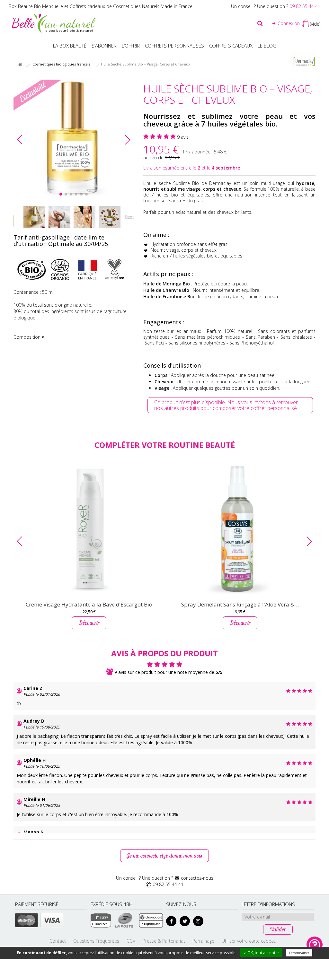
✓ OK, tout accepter (261, 952)
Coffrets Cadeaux (231, 45)
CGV (131, 941)
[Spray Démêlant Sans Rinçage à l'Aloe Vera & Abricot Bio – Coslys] (240, 528)
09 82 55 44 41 (304, 6)
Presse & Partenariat (164, 941)
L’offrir (131, 45)
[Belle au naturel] (53, 23)
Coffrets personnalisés (174, 45)
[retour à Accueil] (20, 64)
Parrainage (203, 941)
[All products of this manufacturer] (304, 61)
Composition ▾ (28, 337)
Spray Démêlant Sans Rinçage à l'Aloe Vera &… (240, 604)
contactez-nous (197, 878)
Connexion (288, 23)
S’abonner (104, 45)
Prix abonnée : (205, 152)
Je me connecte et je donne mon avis (164, 855)
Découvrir (89, 622)
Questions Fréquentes (96, 941)
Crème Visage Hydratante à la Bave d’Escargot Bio (89, 604)
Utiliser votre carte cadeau (249, 941)
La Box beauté (69, 45)
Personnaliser (299, 953)
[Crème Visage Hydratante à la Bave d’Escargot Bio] (89, 528)
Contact (57, 941)
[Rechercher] (260, 23)
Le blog (267, 45)
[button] (127, 139)
